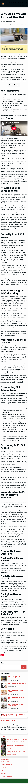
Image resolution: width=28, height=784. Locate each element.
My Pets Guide (8, 781)
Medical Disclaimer (6, 776)
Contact (3, 767)
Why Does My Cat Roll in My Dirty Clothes (16, 704)
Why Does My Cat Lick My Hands (15, 691)
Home (2, 24)
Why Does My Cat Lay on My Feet (16, 698)
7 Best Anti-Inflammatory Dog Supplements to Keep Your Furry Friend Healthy (16, 753)
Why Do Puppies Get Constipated (14, 677)
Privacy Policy (5, 762)
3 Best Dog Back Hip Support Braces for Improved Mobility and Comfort (17, 747)
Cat (6, 24)
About (2, 770)
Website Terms (5, 773)
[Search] (23, 667)
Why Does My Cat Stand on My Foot (20, 715)
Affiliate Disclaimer (6, 764)
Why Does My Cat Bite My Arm (17, 683)
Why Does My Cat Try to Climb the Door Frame (7, 715)
